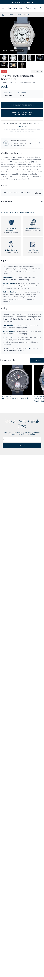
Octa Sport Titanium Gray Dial (15, 398)
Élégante (20, 14)
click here (31, 348)
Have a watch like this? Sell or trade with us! (22, 113)
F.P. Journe (10, 14)
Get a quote (22, 126)
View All (37, 360)
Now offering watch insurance (22, 2)
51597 (27, 14)
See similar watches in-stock (22, 105)
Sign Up (22, 445)
